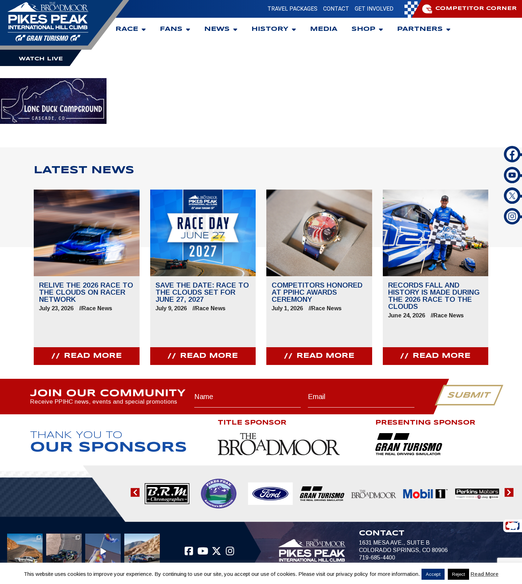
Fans (171, 29)
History (269, 29)
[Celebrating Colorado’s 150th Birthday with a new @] (103, 551)
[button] (135, 492)
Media (323, 29)
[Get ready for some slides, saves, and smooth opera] (64, 551)
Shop (363, 29)
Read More (485, 574)
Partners (420, 29)
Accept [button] (433, 574)
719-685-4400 (377, 558)
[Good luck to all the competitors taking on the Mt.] (25, 551)
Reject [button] (458, 574)
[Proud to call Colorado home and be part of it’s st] (142, 551)
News (217, 29)
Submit (469, 395)
